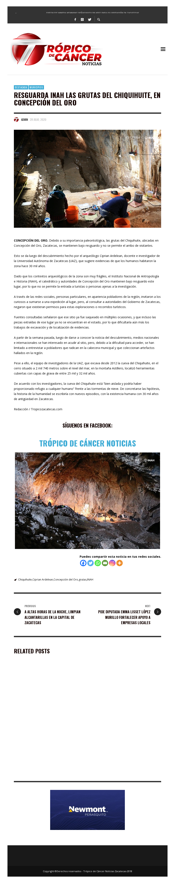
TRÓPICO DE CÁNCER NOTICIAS (87, 443)
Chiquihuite (25, 579)
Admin (24, 119)
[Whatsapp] (98, 563)
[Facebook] (75, 19)
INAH (90, 579)
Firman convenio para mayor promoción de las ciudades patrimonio (124, 775)
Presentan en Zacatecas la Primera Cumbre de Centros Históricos (47, 775)
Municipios (36, 87)
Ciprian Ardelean (42, 579)
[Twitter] (89, 19)
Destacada (21, 87)
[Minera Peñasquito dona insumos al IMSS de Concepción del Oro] (42, 692)
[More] (119, 563)
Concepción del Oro (66, 579)
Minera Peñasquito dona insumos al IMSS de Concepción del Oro (45, 718)
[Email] (105, 563)
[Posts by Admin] (16, 119)
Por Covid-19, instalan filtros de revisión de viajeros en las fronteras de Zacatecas (123, 718)
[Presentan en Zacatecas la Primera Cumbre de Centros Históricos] (42, 748)
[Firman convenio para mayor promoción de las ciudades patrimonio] (119, 748)
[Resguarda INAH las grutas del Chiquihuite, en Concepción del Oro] (87, 179)
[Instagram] (82, 19)
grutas (82, 579)
